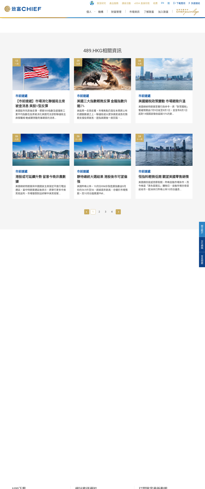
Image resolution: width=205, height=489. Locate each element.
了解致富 (149, 11)
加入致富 (163, 11)
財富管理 (116, 11)
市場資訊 (134, 11)
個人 (89, 11)
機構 (100, 11)
